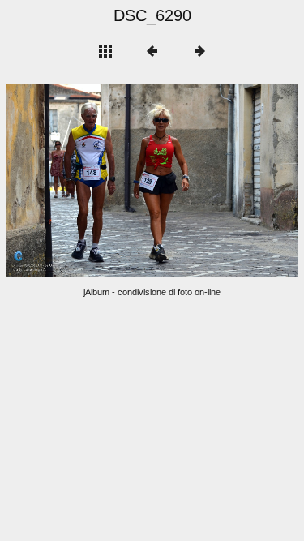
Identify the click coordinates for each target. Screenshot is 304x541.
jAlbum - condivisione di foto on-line (152, 292)
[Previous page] (64, 180)
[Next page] (210, 180)
